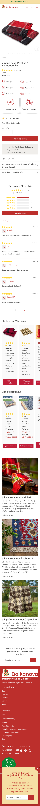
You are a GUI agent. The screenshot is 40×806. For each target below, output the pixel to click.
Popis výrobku (8, 159)
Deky (4, 691)
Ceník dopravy (7, 736)
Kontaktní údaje (8, 726)
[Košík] (31, 7)
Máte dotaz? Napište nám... (13, 172)
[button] (7, 70)
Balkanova (16, 391)
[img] (7, 227)
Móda (4, 704)
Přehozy (5, 694)
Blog (3, 739)
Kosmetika (6, 711)
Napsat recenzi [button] (20, 213)
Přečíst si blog (8, 515)
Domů (4, 58)
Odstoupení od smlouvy (10, 732)
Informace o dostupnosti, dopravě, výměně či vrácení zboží (19, 165)
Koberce (5, 697)
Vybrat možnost (10, 446)
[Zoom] (37, 49)
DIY (3, 707)
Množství (5, 128)
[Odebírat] (31, 797)
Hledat (4, 723)
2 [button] (19, 310)
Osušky (4, 701)
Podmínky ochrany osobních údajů (15, 729)
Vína (3, 714)
